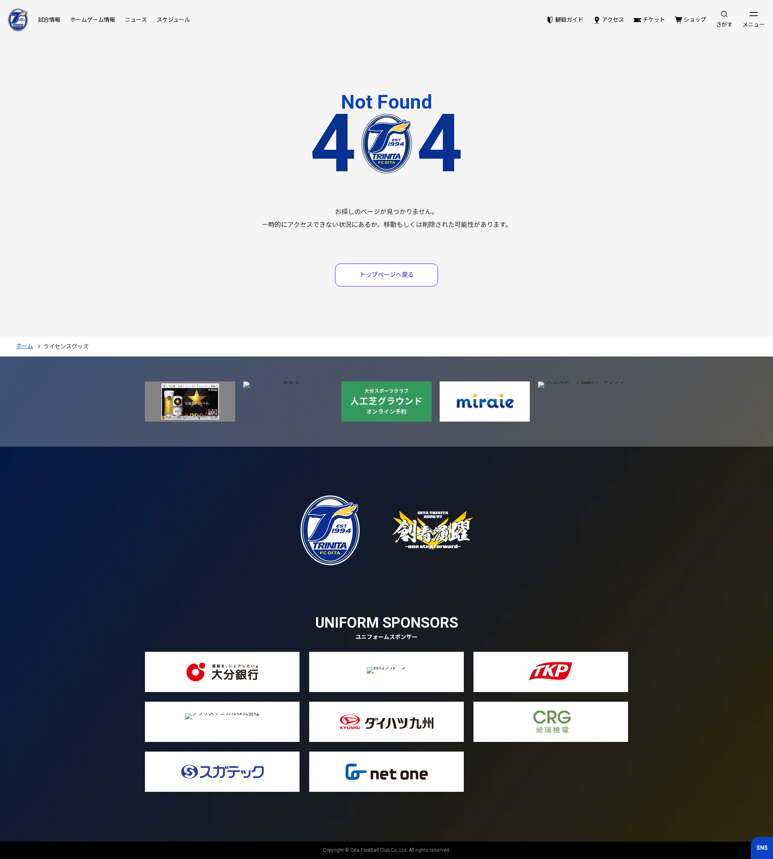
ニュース (136, 19)
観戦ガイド (569, 19)
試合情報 (49, 19)
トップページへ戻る (387, 274)
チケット (654, 19)
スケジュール (173, 19)
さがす (724, 24)
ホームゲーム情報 (92, 19)
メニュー (753, 24)
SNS (762, 848)
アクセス (613, 19)
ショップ (695, 19)
